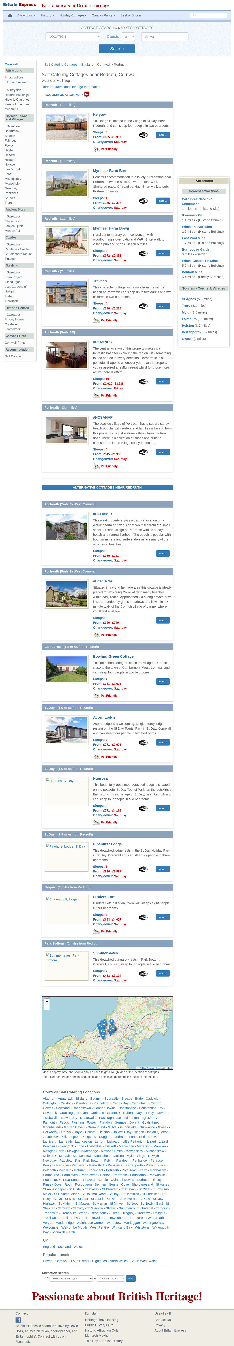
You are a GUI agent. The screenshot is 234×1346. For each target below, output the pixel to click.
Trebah (9, 296)
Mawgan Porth (53, 1151)
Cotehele (11, 324)
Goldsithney (150, 1122)
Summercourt (129, 1208)
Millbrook (49, 1156)
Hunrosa (100, 778)
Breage (127, 1098)
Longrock (67, 1146)
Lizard (151, 1141)
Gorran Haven (74, 1127)
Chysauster (12, 221)
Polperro (65, 1170)
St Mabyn (65, 1203)
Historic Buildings (17, 95)
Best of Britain (130, 15)
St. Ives (10, 198)
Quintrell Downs (122, 1180)
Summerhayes (105, 953)
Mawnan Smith (112, 1151)
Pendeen (122, 1160)
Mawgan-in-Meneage (82, 1151)
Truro (139, 1218)
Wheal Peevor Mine (197, 227)
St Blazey (92, 1189)
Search (117, 48)
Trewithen (11, 301)
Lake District (80, 1261)
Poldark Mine (192, 272)
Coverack (50, 1113)
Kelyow (99, 114)
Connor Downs (105, 1108)
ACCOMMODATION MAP (63, 95)
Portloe (105, 1175)
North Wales (119, 1261)
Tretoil (63, 1218)
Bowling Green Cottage (113, 656)
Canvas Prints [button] (102, 15)
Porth (143, 1170)
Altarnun (49, 1098)
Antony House (14, 319)
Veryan (48, 1223)
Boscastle (111, 1098)
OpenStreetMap (153, 1068)
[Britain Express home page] (19, 5)
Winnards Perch (63, 1232)
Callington (50, 1103)
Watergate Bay (153, 1223)
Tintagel (147, 1208)
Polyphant (95, 1170)
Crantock (113, 1113)
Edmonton (131, 1118)
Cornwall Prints (15, 342)
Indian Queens (157, 1132)
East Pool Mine (193, 238)
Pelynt (108, 1160)
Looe (80, 1146)
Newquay (50, 1160)
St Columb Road (94, 1194)
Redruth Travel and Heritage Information (71, 87)
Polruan (80, 1170)
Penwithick (97, 1165)
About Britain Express (170, 1330)
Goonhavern (52, 1127)
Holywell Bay (122, 1132)
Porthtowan (89, 1175)
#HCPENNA (103, 581)
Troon (128, 1218)
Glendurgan (12, 282)
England (87, 64)
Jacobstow (50, 1137)
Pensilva (62, 1165)
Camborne (83, 1103)
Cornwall (103, 64)
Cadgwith (152, 1098)
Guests (113, 37)
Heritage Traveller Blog (101, 1319)
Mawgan (159, 1146)
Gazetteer (13, 126)
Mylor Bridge (136, 1156)
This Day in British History (104, 1340)
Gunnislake (128, 1127)
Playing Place (156, 1165)
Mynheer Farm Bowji (111, 228)
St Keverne (128, 1199)
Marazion (143, 1146)
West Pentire (99, 1227)
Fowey (92, 1122)
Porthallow (158, 1170)
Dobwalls (51, 1118)
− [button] (47, 1007)
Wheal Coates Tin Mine (200, 261)
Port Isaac (129, 1170)
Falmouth (50, 1122)
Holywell (10, 164)
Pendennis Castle (17, 249)
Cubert (128, 1113)
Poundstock (51, 1180)
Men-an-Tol (12, 230)
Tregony (128, 1213)
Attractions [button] (25, 15)
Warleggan (132, 1223)
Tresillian (49, 1218)
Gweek (163, 1127)
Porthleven (70, 1175)
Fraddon (105, 1122)
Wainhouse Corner (90, 1223)
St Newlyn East (152, 1203)
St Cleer (144, 1189)
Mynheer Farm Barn (110, 171)
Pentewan (79, 1165)
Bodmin (95, 1098)
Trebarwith (50, 1213)
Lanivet (153, 1137)
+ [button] (47, 1001)
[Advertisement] (19, 420)
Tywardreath (155, 1218)
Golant (134, 1122)
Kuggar (104, 1137)
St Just (83, 1199)
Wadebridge (65, 1223)
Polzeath (112, 1170)
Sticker (111, 1208)
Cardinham (139, 1103)
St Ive (58, 1199)
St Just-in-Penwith (104, 1199)
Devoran (163, 1113)
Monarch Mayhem (98, 1335)
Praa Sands (71, 1180)
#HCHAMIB (102, 514)
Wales (78, 1247)
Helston (104, 1132)
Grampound (96, 1127)
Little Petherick (133, 1141)
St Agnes (162, 1184)
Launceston (83, 1141)
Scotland (64, 1247)
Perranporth (134, 1165)
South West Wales (144, 1261)
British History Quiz (99, 1324)
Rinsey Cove (52, 1184)
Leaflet (140, 1068)
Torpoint (162, 1208)
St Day (113, 1194)
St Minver (117, 1203)
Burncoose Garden (197, 249)
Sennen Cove (119, 1184)
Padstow (66, 1160)
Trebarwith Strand (74, 1213)
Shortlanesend (142, 1184)
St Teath (64, 1208)
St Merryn (100, 1203)
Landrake (119, 1137)
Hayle (78, 1132)
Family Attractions (17, 104)
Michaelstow (155, 1151)
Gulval (112, 1127)
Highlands (99, 1261)
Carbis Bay (120, 1103)
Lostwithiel (94, 1146)
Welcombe (50, 1227)
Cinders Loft (104, 897)
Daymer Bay (145, 1113)
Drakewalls (88, 1118)
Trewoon (114, 1218)
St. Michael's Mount (18, 254)
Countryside (13, 90)
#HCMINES (102, 342)
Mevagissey (134, 1151)
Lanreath (65, 1141)
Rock (68, 1184)
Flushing (77, 1122)
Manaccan (126, 1146)
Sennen (100, 1184)
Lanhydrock (13, 329)
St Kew (144, 1199)
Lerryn (99, 1141)
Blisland (81, 1098)
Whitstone (142, 1227)
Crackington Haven (74, 1113)
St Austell (75, 1189)
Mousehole (102, 1156)
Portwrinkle (157, 1175)
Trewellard (97, 1218)
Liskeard (113, 1141)
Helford (90, 1132)
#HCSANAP (103, 417)
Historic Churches (17, 99)
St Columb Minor (66, 1194)
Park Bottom (92, 1160)
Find (45, 1278)
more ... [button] (162, 134)
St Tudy (78, 1208)
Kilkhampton (70, 1137)
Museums (11, 109)
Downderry (69, 1118)
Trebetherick (99, 1213)
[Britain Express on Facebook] (18, 1319)
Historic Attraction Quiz (101, 1330)
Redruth (143, 1180)
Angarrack (65, 1098)
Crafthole (97, 1113)
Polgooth (49, 1170)
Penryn (48, 1165)
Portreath (120, 1175)
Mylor (186, 312)
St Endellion (150, 1194)
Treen (115, 1213)
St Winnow (95, 1208)
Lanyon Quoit (14, 226)
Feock (64, 1122)
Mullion (118, 1156)
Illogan (139, 1132)
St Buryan (128, 1189)
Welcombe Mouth (74, 1227)
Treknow (143, 1213)
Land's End (12, 169)
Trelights (159, 1213)
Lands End (137, 1137)
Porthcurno (51, 1175)
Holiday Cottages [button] (71, 15)
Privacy (159, 1324)
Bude (139, 1098)
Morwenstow (82, 1156)
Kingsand (89, 1137)
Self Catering (13, 356)
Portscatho (138, 1175)
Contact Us (162, 1319)
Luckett (110, 1146)
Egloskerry (149, 1118)
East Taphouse (110, 1118)
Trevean (100, 281)
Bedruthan (12, 131)
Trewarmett (79, 1218)
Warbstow (114, 1223)
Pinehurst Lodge (107, 844)
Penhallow (140, 1160)
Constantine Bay (151, 1108)
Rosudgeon (83, 1184)
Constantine (127, 1108)
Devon (47, 1261)
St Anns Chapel (54, 1189)
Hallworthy (50, 1132)
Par (77, 1160)
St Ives (70, 1199)
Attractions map (17, 82)
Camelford (102, 1103)
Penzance (115, 1165)
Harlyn (66, 1132)
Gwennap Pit (192, 215)
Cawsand (63, 1108)
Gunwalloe (147, 1127)
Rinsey (157, 1180)
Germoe (121, 1122)
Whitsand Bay (122, 1227)
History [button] (46, 15)
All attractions (14, 77)
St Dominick (130, 1194)
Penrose (156, 1160)
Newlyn (153, 1156)
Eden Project (13, 277)
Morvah (64, 1156)
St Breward (110, 1189)
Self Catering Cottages (61, 64)
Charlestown (82, 1108)
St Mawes (82, 1203)
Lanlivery (49, 1141)
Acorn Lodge (104, 717)
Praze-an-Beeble (95, 1180)
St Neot (132, 1203)
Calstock (67, 1103)
